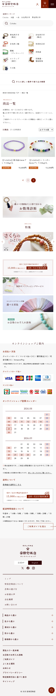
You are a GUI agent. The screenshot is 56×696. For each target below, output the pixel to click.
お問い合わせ (11, 604)
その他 (12, 68)
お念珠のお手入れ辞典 (13, 654)
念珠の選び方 (11, 589)
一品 (17, 17)
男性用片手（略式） (14, 35)
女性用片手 (25, 17)
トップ (8, 578)
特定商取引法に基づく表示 (15, 677)
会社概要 (9, 599)
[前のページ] (22, 180)
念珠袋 (38, 52)
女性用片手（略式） (40, 35)
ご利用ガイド (9, 659)
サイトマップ (9, 681)
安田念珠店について (14, 584)
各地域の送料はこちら (12, 484)
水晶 (12, 17)
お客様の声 (10, 594)
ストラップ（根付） (14, 59)
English (35, 562)
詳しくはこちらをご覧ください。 (40, 473)
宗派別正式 (40, 44)
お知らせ (7, 668)
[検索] (6, 23)
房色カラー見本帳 (11, 650)
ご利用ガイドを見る (36, 526)
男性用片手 (36, 17)
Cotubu (6, 17)
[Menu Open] (52, 4)
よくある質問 (9, 663)
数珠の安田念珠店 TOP (11, 93)
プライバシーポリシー (13, 672)
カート (45, 6)
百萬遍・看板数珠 (39, 59)
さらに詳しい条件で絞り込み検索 (30, 81)
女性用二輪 (14, 44)
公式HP (21, 562)
